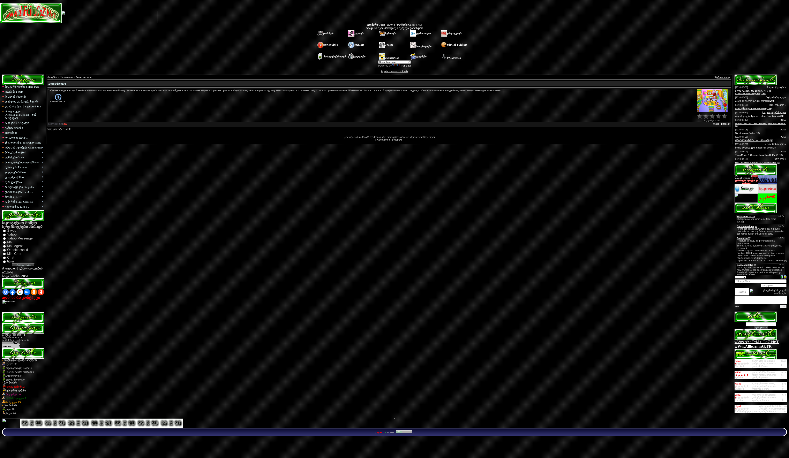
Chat (10, 257)
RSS (420, 24)
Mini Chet (14, 253)
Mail (10, 242)
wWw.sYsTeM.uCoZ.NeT (757, 342)
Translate (405, 65)
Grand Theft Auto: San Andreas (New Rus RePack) (760, 123)
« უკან (716, 124)
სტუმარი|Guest (376, 24)
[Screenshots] (712, 100)
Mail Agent (15, 246)
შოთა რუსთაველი (775, 144)
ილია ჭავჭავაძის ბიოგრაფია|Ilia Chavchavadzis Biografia (753, 92)
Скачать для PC (58, 101)
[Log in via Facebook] (12, 292)
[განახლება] (782, 276)
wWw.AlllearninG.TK (753, 346)
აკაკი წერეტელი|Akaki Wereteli (752, 101)
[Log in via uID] (5, 292)
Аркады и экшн (83, 77)
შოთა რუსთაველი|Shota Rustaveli (753, 147)
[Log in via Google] (19, 292)
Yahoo (12, 234)
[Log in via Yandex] (41, 292)
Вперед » (726, 124)
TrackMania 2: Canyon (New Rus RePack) (756, 155)
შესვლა (404, 28)
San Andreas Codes (745, 133)
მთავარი (371, 28)
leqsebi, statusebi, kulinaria (394, 71)
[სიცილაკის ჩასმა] (785, 276)
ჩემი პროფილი (388, 28)
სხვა (10, 261)
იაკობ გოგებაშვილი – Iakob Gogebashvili (757, 116)
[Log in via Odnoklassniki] (34, 292)
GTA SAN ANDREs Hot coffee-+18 (752, 140)
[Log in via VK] (27, 292)
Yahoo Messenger (20, 238)
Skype (11, 230)
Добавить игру (722, 77)
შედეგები (9, 268)
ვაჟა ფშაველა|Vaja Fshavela (750, 108)
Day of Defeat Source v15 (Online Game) (755, 162)
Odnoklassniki (17, 250)
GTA (783, 120)
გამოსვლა (416, 28)
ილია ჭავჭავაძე (777, 87)
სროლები (780, 159)
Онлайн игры (66, 77)
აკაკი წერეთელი (776, 97)
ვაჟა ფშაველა (778, 105)
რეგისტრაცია (384, 139)
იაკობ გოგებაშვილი (774, 112)
